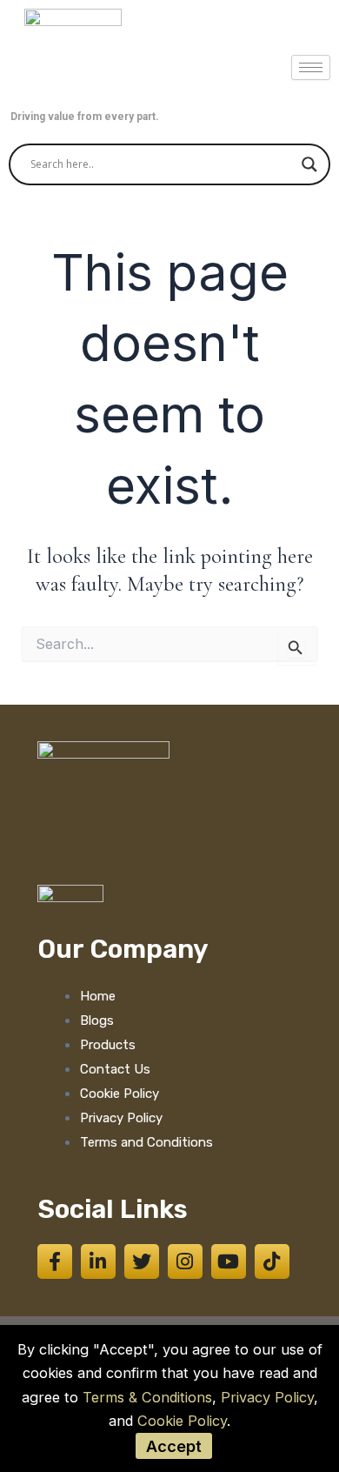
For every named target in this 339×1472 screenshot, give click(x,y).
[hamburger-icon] (310, 67)
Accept (174, 1445)
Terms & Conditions (147, 1397)
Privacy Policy (267, 1397)
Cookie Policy (182, 1420)
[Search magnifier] (309, 164)
